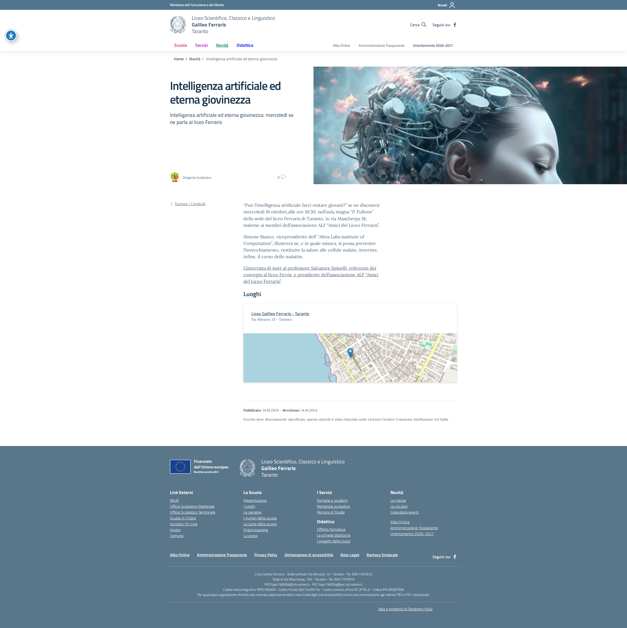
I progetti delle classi (333, 541)
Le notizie (398, 500)
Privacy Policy (265, 555)
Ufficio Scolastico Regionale (192, 506)
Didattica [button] (245, 45)
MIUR (174, 500)
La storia (250, 536)
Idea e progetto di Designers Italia (405, 609)
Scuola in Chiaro (183, 518)
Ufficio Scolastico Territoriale (192, 512)
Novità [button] (222, 45)
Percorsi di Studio (331, 512)
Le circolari (399, 506)
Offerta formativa (331, 529)
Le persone (252, 512)
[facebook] (455, 25)
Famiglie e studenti (332, 500)
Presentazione (255, 500)
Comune (176, 536)
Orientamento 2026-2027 (433, 45)
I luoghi (249, 506)
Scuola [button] (180, 45)
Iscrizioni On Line (183, 524)
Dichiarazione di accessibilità (309, 555)
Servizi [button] (201, 45)
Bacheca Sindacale (382, 555)
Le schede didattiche (333, 535)
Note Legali (349, 555)
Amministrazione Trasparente (382, 45)
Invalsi (175, 530)
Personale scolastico (333, 506)
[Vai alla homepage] (178, 25)
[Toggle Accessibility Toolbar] (11, 35)
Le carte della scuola (260, 524)
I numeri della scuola (260, 518)
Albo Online (341, 45)
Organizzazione (255, 530)
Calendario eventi (404, 512)
